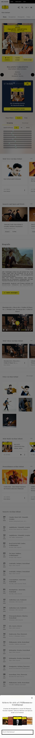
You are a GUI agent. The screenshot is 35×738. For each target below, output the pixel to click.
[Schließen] (32, 698)
